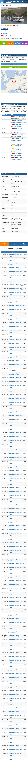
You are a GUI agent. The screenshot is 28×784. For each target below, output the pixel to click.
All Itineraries (14, 64)
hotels (24, 118)
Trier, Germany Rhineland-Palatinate (16, 159)
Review (10, 43)
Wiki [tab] (23, 244)
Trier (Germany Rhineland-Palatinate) (12, 38)
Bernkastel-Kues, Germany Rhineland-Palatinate (17, 149)
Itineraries (17, 43)
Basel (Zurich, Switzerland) (10, 35)
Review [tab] (14, 244)
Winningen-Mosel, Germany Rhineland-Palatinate (17, 140)
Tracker (3, 43)
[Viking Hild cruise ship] (14, 15)
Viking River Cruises (6, 30)
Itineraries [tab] (4, 244)
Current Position (14, 67)
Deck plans (24, 43)
